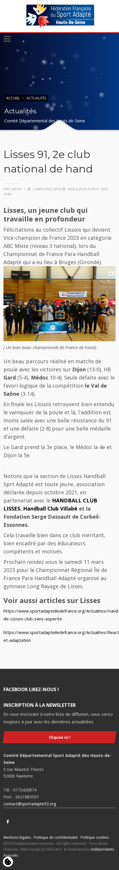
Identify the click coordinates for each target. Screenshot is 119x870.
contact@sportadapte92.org (29, 804)
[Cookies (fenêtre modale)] (8, 862)
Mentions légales (17, 837)
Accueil (13, 98)
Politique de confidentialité (56, 837)
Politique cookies (95, 837)
